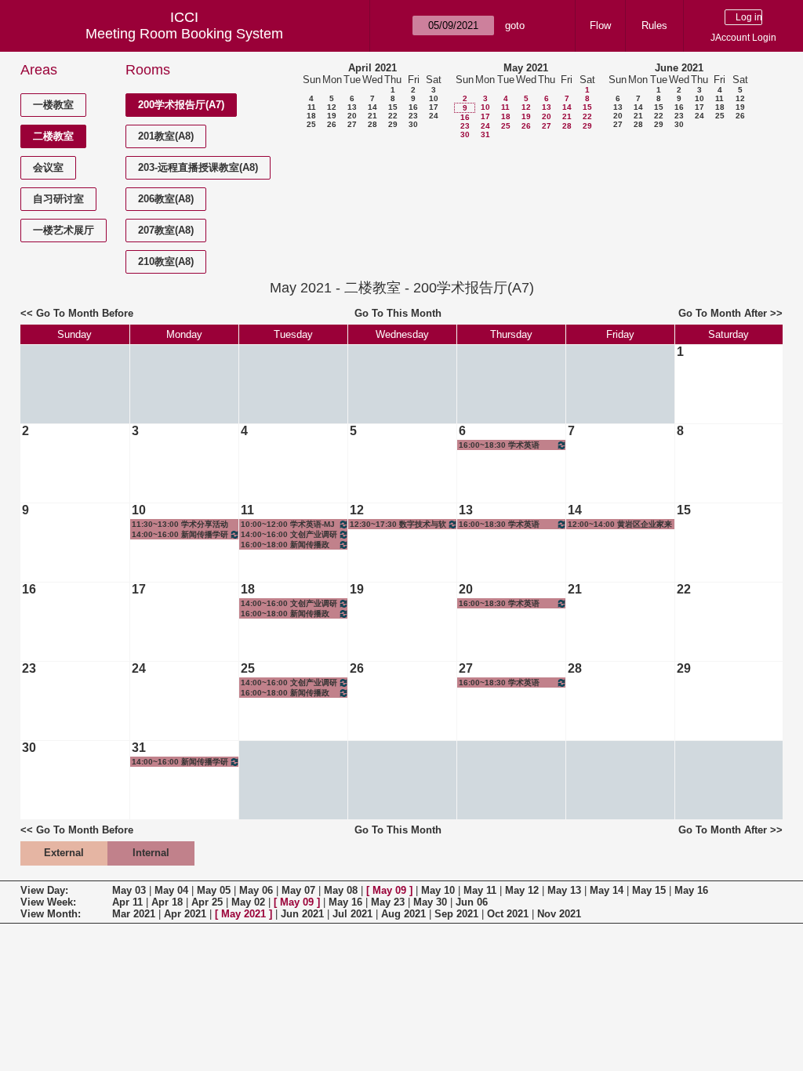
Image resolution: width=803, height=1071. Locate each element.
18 (311, 115)
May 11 (479, 890)
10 (433, 98)
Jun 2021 (302, 914)
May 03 (129, 890)
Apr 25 (207, 902)
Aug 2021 (403, 914)
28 (372, 124)
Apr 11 (127, 902)
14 (372, 107)
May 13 (564, 890)
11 (311, 107)
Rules (654, 25)
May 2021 (525, 68)
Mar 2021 (133, 914)
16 (413, 107)
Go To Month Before (84, 313)
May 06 (256, 890)
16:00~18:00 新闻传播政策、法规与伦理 (285, 545)
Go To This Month (397, 313)
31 (485, 134)
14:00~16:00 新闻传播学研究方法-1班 (180, 534)
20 (352, 115)
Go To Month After (722, 313)
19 (331, 115)
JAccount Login (743, 37)
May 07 (298, 890)
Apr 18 (167, 902)
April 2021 (372, 68)
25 (311, 124)
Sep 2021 (456, 914)
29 (393, 124)
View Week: (48, 902)
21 (372, 115)
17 (433, 107)
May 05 (214, 890)
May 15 (649, 890)
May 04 (171, 890)
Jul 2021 (352, 914)
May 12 (522, 890)
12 (331, 107)
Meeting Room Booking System (184, 34)
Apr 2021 (185, 914)
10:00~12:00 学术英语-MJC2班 (288, 524)
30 (413, 124)
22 (393, 115)
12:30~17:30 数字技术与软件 (398, 524)
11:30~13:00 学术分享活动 (180, 524)
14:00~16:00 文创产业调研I (289, 534)
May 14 (606, 890)
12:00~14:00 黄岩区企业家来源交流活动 (620, 524)
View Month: (50, 914)
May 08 (341, 890)
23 (413, 115)
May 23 (388, 902)
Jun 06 (472, 902)
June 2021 (679, 68)
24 (433, 115)
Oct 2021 (508, 914)
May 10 (438, 890)
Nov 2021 (559, 914)
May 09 (389, 890)
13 (352, 107)
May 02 (248, 902)
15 (393, 107)
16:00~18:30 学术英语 (499, 445)
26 (331, 124)
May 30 (430, 902)
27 (352, 124)
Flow (600, 25)
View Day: (44, 890)
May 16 (691, 890)
